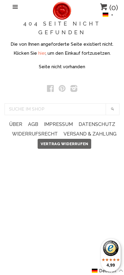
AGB (33, 124)
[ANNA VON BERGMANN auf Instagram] (74, 90)
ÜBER (15, 124)
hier (41, 53)
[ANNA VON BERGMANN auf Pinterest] (62, 90)
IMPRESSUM (58, 124)
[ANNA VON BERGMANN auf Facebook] (50, 90)
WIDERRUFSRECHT (35, 134)
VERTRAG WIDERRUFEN (64, 144)
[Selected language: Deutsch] (108, 14)
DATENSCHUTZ (97, 124)
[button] (108, 14)
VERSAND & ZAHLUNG (90, 134)
